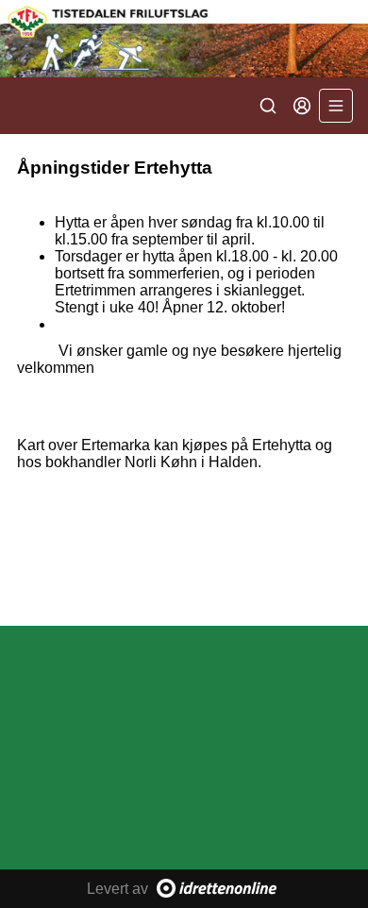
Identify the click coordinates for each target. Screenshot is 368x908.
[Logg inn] (302, 106)
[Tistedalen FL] (184, 38)
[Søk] (268, 106)
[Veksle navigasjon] (336, 106)
